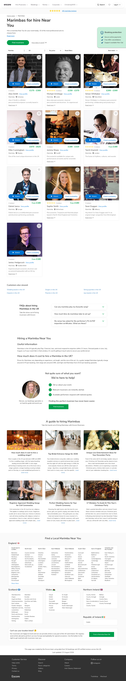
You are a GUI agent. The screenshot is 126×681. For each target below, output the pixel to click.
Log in (116, 5)
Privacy (14, 668)
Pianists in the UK (51, 293)
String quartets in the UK (92, 290)
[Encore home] (7, 4)
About (66, 663)
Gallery (40, 668)
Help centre (16, 663)
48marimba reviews (69, 11)
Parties (45, 5)
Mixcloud (103, 676)
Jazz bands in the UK (91, 293)
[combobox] (17, 50)
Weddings (34, 5)
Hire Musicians (20, 5)
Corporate (56, 5)
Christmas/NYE (70, 5)
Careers (67, 666)
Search (102, 5)
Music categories (44, 666)
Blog (39, 671)
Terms (14, 666)
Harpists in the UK (13, 293)
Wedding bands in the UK (16, 290)
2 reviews (11, 91)
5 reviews (59, 91)
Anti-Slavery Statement (72, 668)
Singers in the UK (51, 290)
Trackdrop (94, 676)
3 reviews (11, 147)
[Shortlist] (109, 5)
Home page (11, 16)
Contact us (15, 671)
